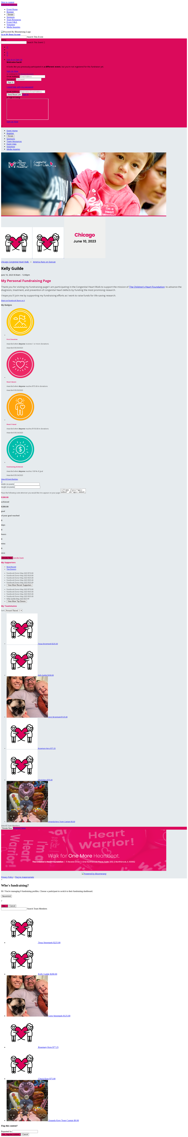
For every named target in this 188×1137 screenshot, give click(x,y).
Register (10, 12)
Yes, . (4, 906)
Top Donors (11, 569)
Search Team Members (37, 909)
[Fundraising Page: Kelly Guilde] (17, 257)
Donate (10, 15)
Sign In (25, 94)
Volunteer (11, 24)
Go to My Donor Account (10, 34)
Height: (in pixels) (7, 487)
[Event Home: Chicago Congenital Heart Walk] (84, 257)
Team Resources (14, 20)
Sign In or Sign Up (14, 59)
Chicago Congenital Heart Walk (15, 262)
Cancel (12, 906)
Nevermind (6, 896)
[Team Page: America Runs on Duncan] (48, 257)
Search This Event (35, 37)
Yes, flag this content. (11, 1134)
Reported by (6, 1131)
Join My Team (18, 558)
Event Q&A (12, 22)
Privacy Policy (7, 877)
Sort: (3, 610)
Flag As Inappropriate (24, 877)
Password (11, 79)
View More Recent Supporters (20, 585)
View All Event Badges (9, 479)
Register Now (19, 828)
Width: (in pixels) (7, 484)
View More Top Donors (17, 601)
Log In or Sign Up (9, 5)
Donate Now (7, 558)
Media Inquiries (13, 27)
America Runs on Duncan (44, 262)
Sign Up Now (12, 71)
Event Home (12, 9)
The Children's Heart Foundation (147, 286)
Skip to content (7, 2)
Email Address (13, 76)
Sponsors (11, 17)
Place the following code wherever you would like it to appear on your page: (30, 493)
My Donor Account (26, 74)
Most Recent (11, 567)
